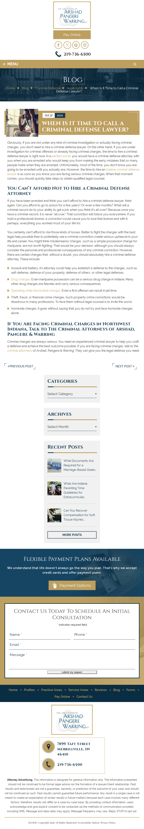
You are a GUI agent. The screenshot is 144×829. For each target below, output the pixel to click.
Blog (116, 690)
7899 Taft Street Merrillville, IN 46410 (74, 748)
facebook (58, 45)
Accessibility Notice (88, 823)
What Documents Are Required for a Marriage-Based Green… (80, 465)
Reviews (101, 690)
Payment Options (75, 585)
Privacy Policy (108, 823)
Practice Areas (51, 690)
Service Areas (78, 690)
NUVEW (32, 823)
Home (13, 690)
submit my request (72, 672)
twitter (67, 45)
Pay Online (72, 35)
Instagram (85, 45)
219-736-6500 (77, 54)
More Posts (72, 535)
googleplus (76, 45)
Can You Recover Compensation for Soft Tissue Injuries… (79, 515)
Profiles (29, 690)
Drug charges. (21, 279)
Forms (130, 690)
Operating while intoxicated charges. (36, 290)
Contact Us (84, 696)
